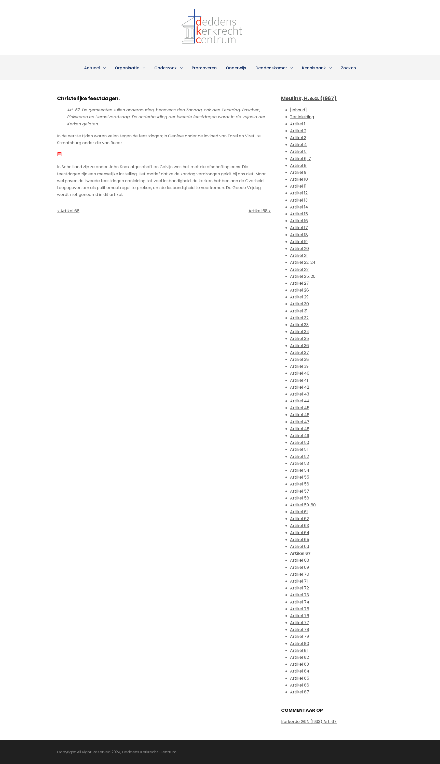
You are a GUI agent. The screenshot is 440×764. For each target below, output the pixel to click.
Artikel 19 (299, 242)
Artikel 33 (299, 325)
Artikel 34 (299, 332)
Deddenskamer (271, 68)
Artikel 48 (299, 429)
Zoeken (348, 68)
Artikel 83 (299, 664)
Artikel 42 (299, 387)
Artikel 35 (299, 338)
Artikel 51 (299, 449)
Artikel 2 (298, 131)
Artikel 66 (299, 546)
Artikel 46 (299, 415)
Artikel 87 (299, 692)
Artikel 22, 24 (302, 262)
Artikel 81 (299, 650)
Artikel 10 (299, 179)
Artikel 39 (299, 366)
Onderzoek (165, 68)
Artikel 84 (299, 671)
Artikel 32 (299, 318)
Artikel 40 (299, 373)
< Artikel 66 (68, 211)
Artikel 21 (299, 255)
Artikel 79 (299, 636)
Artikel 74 (299, 602)
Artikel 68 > (260, 211)
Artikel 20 (299, 249)
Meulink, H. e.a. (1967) (309, 98)
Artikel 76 (299, 616)
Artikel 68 (299, 560)
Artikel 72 (299, 588)
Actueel (92, 68)
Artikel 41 (299, 380)
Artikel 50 (299, 442)
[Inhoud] (298, 110)
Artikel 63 (299, 526)
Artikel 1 (297, 124)
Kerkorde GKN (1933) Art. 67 (309, 722)
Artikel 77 (299, 623)
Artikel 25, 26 (302, 276)
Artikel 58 (299, 498)
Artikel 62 (299, 519)
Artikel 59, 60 (303, 505)
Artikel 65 (299, 540)
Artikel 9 (298, 172)
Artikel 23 (299, 269)
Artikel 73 (299, 595)
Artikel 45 (299, 408)
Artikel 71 (299, 581)
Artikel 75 (299, 609)
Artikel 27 (299, 283)
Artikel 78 (299, 630)
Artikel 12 (299, 193)
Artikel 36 (299, 346)
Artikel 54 (299, 470)
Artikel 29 (299, 297)
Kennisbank (314, 68)
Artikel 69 (299, 567)
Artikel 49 (299, 436)
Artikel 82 (299, 657)
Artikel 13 (299, 200)
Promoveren (204, 68)
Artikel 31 (299, 311)
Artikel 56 (299, 484)
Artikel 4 (298, 145)
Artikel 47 (299, 422)
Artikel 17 (299, 228)
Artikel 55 (299, 477)
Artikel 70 (299, 574)
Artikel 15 (299, 214)
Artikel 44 (300, 401)
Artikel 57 (299, 491)
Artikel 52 (299, 456)
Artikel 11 (298, 186)
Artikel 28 (299, 290)
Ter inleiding (302, 117)
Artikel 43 (299, 394)
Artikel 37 (299, 352)
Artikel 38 (299, 359)
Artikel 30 (299, 304)
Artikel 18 (299, 235)
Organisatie (127, 68)
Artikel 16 (299, 221)
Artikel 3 (298, 138)
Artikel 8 (298, 165)
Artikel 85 (299, 678)
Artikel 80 (299, 644)
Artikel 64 (299, 533)
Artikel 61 (299, 512)
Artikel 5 (298, 151)
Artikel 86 (299, 685)
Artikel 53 (299, 463)
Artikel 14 (299, 207)
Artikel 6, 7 (300, 159)
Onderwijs (236, 68)
